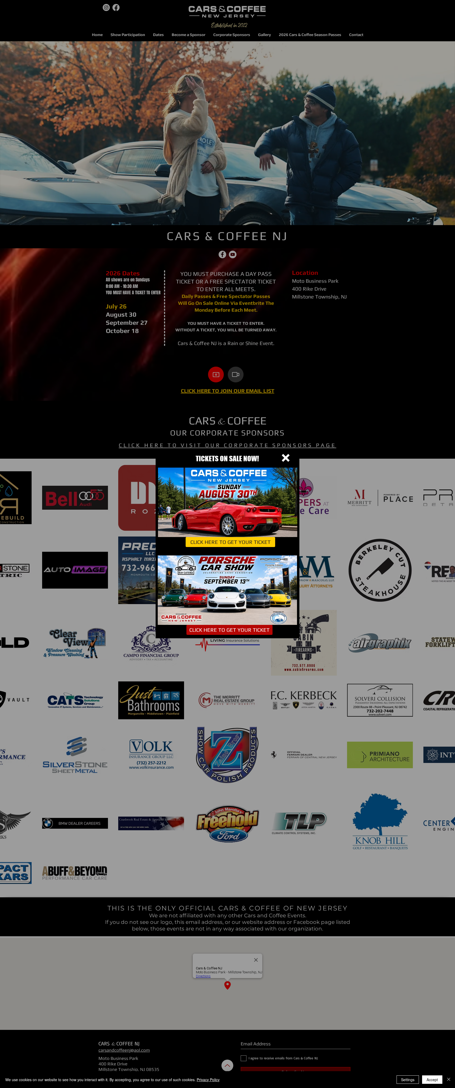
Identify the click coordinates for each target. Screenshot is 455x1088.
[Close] (449, 1079)
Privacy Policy (208, 1079)
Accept (432, 1079)
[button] (286, 458)
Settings (407, 1079)
